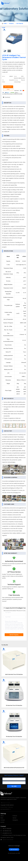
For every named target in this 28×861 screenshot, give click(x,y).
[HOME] (6, 3)
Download (6, 97)
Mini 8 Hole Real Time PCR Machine (14, 674)
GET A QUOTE (8, 86)
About (2, 815)
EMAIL (8, 89)
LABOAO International (7, 839)
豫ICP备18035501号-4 (6, 809)
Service (14, 818)
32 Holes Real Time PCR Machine (14, 705)
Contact (3, 820)
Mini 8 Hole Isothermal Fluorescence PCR (14, 767)
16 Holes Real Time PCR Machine (14, 736)
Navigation (15, 820)
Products (11, 23)
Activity (2, 822)
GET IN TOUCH (14, 849)
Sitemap (10, 807)
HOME (6, 23)
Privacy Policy (4, 807)
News (2, 818)
